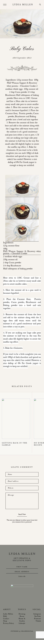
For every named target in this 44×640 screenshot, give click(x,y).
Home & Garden (22, 620)
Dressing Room (22, 615)
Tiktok (38, 621)
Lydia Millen (8, 614)
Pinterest (37, 618)
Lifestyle (22, 623)
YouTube (37, 616)
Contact (6, 618)
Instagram (37, 614)
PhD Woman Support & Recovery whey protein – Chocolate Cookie (22, 253)
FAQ (5, 616)
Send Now (22, 515)
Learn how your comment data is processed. (24, 521)
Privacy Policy (8, 623)
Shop (5, 621)
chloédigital (27, 631)
